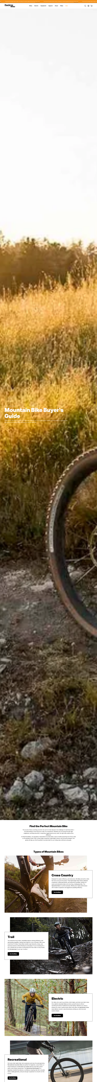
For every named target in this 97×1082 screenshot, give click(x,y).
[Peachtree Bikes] (10, 5)
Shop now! (5, 1)
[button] (85, 5)
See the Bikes (57, 892)
